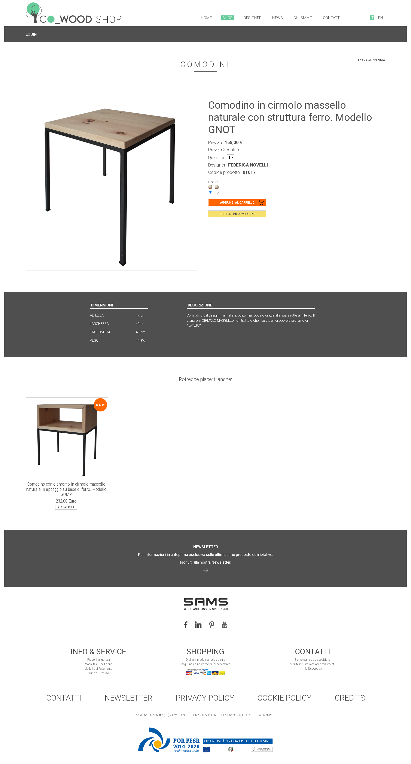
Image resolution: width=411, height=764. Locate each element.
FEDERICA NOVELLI (248, 165)
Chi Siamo (302, 17)
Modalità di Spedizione (98, 664)
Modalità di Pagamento (98, 668)
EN (380, 17)
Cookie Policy (284, 697)
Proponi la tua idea (98, 659)
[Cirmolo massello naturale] (210, 186)
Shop (227, 17)
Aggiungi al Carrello (237, 202)
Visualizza (66, 507)
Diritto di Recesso (98, 673)
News (277, 17)
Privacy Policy (205, 697)
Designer (252, 17)
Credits (350, 697)
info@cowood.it (312, 668)
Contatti (332, 17)
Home (206, 17)
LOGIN (31, 34)
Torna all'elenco (371, 60)
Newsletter (128, 697)
